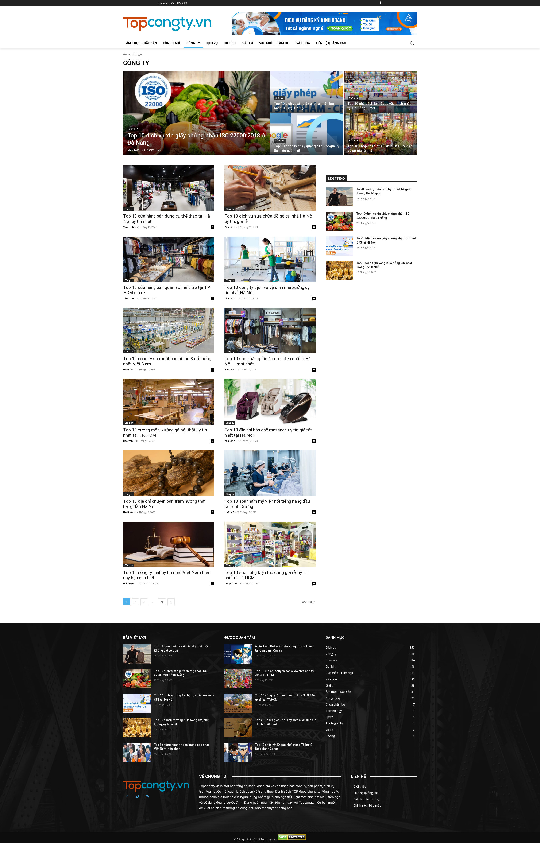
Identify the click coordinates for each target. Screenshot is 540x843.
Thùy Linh (230, 583)
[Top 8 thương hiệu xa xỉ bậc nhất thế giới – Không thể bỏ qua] (339, 196)
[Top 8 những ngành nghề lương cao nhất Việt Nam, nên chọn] (137, 752)
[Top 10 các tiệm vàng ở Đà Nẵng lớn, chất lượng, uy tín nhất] (339, 270)
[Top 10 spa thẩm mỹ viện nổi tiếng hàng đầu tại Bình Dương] (270, 473)
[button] (412, 43)
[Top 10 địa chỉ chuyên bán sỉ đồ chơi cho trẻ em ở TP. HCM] (238, 678)
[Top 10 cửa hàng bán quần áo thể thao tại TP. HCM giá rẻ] (168, 259)
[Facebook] (380, 3)
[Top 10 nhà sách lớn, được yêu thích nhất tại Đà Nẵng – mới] (380, 92)
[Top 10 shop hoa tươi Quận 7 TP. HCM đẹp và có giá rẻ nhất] (380, 134)
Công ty (133, 129)
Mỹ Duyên (129, 583)
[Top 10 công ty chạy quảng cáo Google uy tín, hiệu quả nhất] (306, 134)
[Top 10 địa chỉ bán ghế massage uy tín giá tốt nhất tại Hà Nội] (270, 402)
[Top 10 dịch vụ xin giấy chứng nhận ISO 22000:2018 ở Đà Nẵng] (196, 113)
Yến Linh (128, 227)
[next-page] (171, 601)
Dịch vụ (279, 98)
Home (127, 54)
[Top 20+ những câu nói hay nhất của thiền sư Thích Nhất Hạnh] (238, 727)
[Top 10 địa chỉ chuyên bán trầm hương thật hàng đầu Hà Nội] (168, 473)
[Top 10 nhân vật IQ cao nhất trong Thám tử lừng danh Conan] (238, 752)
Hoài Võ (128, 369)
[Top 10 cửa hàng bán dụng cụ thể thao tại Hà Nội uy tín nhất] (168, 188)
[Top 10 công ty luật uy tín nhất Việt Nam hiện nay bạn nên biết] (168, 544)
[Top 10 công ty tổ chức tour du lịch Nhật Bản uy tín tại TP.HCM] (238, 703)
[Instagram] (137, 797)
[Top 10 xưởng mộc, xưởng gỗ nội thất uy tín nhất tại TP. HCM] (168, 402)
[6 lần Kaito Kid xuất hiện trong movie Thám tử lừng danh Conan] (238, 654)
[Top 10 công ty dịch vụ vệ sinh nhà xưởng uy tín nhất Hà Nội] (270, 259)
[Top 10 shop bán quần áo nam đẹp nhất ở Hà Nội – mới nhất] (270, 330)
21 (161, 602)
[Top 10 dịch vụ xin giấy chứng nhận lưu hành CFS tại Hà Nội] (306, 92)
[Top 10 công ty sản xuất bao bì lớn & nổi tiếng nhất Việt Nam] (168, 330)
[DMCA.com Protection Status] (292, 839)
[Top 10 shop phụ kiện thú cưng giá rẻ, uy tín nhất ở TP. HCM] (270, 544)
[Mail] (147, 797)
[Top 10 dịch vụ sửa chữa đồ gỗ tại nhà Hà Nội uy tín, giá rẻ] (270, 188)
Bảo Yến (128, 440)
